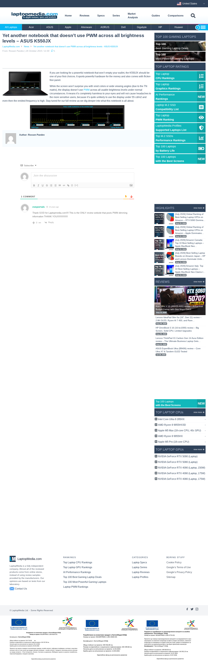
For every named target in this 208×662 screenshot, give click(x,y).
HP (160, 27)
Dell (123, 27)
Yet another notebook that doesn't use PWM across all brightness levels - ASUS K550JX (75, 46)
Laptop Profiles (140, 577)
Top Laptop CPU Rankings (77, 562)
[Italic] (38, 185)
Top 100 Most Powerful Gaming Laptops (84, 582)
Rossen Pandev (16, 51)
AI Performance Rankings (77, 572)
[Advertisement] (77, 61)
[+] (76, 185)
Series (116, 15)
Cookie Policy (174, 562)
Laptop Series (139, 567)
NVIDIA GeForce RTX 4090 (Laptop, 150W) (181, 467)
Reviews (84, 15)
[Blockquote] (60, 185)
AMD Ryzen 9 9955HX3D (182, 425)
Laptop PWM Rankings (75, 587)
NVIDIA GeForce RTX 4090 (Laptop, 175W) (181, 473)
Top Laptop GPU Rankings (77, 567)
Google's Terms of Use (178, 567)
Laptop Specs (139, 562)
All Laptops (11, 27)
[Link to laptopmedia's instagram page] (196, 610)
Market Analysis (133, 15)
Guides (156, 15)
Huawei (179, 27)
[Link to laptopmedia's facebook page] (187, 610)
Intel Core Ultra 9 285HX (182, 419)
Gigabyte (142, 27)
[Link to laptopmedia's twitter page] (192, 610)
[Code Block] (64, 185)
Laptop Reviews (141, 572)
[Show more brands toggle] (203, 27)
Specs (101, 15)
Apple (68, 27)
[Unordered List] (55, 185)
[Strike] (47, 185)
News (26, 46)
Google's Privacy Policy (179, 572)
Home (68, 15)
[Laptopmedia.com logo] (35, 16)
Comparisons (175, 15)
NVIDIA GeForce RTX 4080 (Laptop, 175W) (181, 479)
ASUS (49, 27)
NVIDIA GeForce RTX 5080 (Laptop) (177, 462)
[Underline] (43, 185)
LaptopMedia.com (11, 46)
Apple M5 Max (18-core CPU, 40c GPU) (182, 430)
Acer (31, 27)
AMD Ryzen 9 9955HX (182, 436)
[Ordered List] (51, 185)
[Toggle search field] (193, 15)
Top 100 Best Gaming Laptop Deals (82, 577)
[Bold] (34, 185)
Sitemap (170, 577)
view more (198, 208)
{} (72, 185)
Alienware (86, 27)
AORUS (104, 27)
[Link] (68, 185)
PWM (87, 90)
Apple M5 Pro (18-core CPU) (182, 441)
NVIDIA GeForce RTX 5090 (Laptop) (177, 456)
